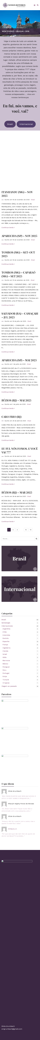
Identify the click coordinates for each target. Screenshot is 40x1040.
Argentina (6, 629)
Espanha (6, 641)
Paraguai (6, 667)
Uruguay (6, 683)
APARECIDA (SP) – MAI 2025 (19, 360)
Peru (4, 670)
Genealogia (6, 623)
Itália (4, 657)
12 (26, 529)
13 (30, 529)
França (5, 645)
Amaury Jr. (12, 829)
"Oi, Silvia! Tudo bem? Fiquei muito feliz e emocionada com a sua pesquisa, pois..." (17, 810)
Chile (5, 632)
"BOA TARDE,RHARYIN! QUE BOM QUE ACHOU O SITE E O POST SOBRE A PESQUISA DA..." (19, 797)
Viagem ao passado (9, 686)
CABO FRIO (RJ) (11, 416)
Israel (5, 654)
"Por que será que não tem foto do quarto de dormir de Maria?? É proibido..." (18, 835)
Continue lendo (8, 227)
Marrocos (6, 660)
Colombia (6, 635)
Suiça (5, 676)
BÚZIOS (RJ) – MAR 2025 (17, 492)
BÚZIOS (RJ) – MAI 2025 (16, 400)
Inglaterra (6, 648)
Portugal (6, 673)
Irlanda (5, 651)
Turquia (6, 680)
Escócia (6, 638)
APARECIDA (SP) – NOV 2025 (19, 236)
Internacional (26, 124)
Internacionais (7, 626)
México (5, 664)
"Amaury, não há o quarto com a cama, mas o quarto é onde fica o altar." (18, 822)
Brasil (10, 124)
